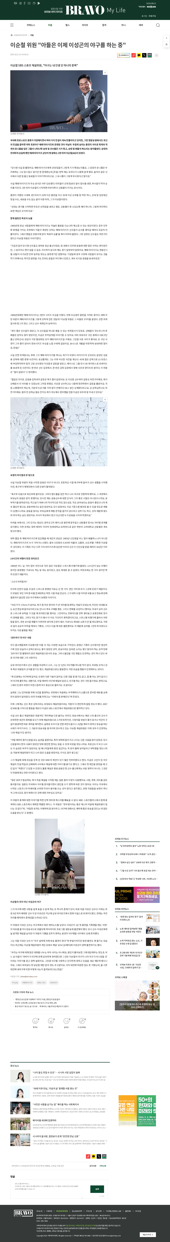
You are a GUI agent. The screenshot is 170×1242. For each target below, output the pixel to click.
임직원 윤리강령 (90, 1225)
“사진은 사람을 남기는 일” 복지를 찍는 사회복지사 (56, 1104)
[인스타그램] (20, 3)
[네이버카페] (34, 3)
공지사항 (92, 1165)
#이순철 (15, 982)
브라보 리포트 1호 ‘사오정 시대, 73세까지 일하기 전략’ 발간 (131, 966)
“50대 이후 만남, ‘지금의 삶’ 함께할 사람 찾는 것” (55, 1088)
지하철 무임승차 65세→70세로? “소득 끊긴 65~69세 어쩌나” (137, 854)
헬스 (67, 25)
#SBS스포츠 (41, 982)
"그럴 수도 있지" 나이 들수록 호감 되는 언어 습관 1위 (139, 870)
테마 (141, 25)
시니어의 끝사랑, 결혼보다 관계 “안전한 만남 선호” (56, 1136)
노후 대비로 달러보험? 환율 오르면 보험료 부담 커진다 (131, 930)
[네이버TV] (39, 3)
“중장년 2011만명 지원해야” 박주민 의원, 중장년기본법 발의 (37, 999)
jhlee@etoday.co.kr (28, 976)
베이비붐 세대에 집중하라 (44, 1120)
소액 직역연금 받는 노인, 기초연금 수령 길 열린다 (131, 942)
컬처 (104, 25)
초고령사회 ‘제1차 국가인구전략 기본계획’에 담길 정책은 (131, 954)
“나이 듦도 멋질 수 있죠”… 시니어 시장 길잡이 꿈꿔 (56, 1072)
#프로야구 (53, 982)
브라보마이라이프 (20, 35)
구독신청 (102, 1165)
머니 (123, 25)
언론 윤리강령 (69, 1225)
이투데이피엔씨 (53, 1235)
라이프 (85, 25)
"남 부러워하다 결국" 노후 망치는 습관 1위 (137, 845)
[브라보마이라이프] (85, 10)
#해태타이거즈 (27, 982)
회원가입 (152, 16)
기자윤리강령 (79, 1225)
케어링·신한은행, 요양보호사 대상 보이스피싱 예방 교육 (36, 1003)
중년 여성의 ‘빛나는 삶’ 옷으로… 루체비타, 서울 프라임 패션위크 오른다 (42, 1006)
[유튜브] (29, 3)
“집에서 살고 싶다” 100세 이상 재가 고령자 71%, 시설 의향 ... (137, 862)
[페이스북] (24, 3)
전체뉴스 (31, 25)
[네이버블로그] (15, 3)
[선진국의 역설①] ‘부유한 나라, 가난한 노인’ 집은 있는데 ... (138, 878)
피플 (50, 25)
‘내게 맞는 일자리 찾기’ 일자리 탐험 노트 (131, 918)
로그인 (144, 16)
